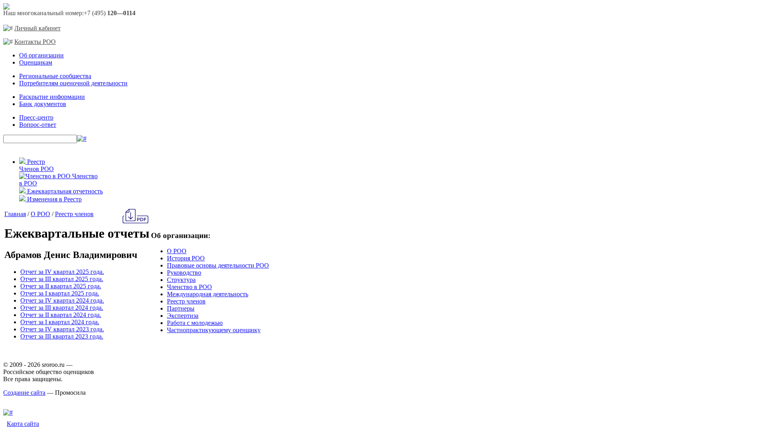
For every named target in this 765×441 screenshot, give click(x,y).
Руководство (184, 272)
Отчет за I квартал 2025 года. (59, 293)
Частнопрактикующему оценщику (214, 330)
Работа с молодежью (195, 322)
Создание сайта (24, 392)
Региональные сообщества (55, 76)
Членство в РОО (189, 287)
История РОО (186, 258)
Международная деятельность (207, 294)
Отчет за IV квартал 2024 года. (62, 300)
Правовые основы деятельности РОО (218, 265)
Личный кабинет (37, 28)
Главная (15, 214)
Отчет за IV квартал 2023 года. (62, 329)
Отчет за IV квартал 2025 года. (62, 271)
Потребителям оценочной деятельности (73, 83)
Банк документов (42, 103)
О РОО (40, 214)
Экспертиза (182, 315)
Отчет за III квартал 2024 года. (61, 307)
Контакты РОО (35, 41)
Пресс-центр (36, 117)
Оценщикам (35, 62)
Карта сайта (23, 423)
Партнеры (180, 308)
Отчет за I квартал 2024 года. (59, 322)
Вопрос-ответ (37, 124)
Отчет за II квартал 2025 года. (60, 286)
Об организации (41, 55)
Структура (181, 279)
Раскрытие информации (52, 96)
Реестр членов (74, 214)
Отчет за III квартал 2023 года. (61, 336)
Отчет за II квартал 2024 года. (60, 314)
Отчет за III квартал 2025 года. (61, 279)
